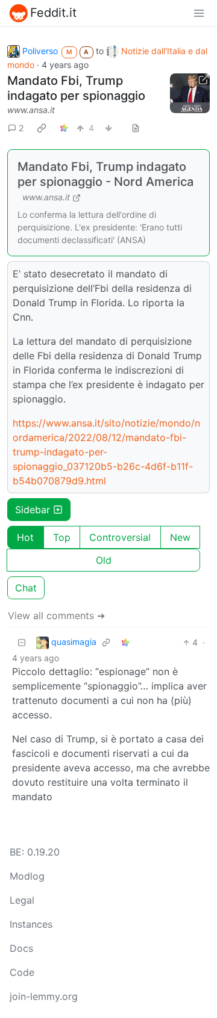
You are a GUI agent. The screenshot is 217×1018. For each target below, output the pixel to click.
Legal (22, 900)
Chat (26, 588)
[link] (41, 128)
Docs (21, 948)
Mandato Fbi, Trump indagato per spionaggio (76, 88)
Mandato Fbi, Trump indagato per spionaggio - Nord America (105, 174)
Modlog (27, 876)
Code (22, 972)
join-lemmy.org (44, 996)
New (180, 537)
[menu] (198, 13)
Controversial (120, 537)
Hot (25, 537)
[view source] (135, 128)
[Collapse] (21, 642)
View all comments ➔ (56, 615)
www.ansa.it (31, 110)
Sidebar (32, 510)
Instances (31, 924)
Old (104, 560)
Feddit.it (53, 12)
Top (62, 537)
